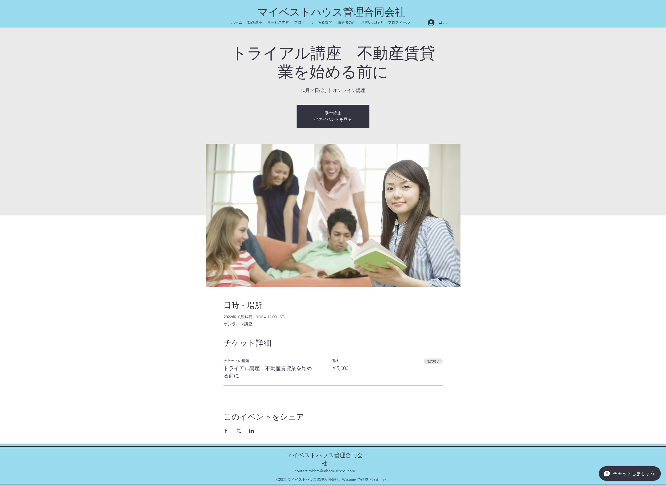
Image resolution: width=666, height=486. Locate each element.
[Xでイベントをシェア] (238, 431)
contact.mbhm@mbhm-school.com (325, 470)
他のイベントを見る (333, 119)
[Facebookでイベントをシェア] (225, 431)
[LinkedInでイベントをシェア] (251, 431)
